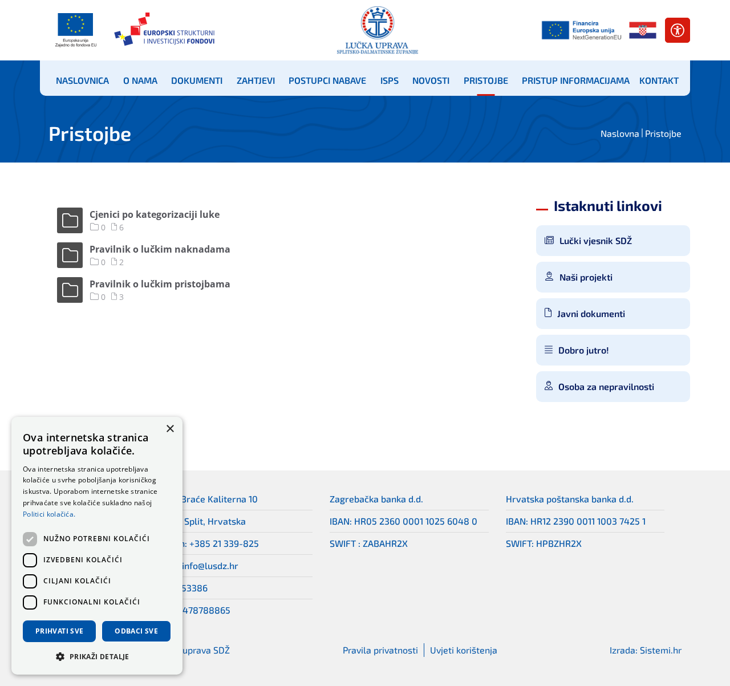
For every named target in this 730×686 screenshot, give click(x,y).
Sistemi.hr (661, 649)
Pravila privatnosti (380, 649)
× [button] (169, 429)
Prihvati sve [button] (59, 631)
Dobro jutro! (583, 349)
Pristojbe (486, 80)
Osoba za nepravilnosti (606, 386)
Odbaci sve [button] (136, 631)
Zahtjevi (256, 80)
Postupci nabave (327, 80)
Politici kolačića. (49, 514)
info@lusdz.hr (210, 565)
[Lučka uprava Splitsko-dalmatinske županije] (377, 30)
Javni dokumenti (591, 313)
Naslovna (620, 133)
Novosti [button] (430, 80)
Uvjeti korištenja (463, 649)
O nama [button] (140, 80)
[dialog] (96, 546)
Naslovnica (82, 80)
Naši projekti (586, 276)
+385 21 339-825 (224, 543)
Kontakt (659, 80)
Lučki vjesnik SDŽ (595, 240)
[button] (97, 656)
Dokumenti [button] (196, 80)
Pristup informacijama (576, 80)
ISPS (389, 80)
